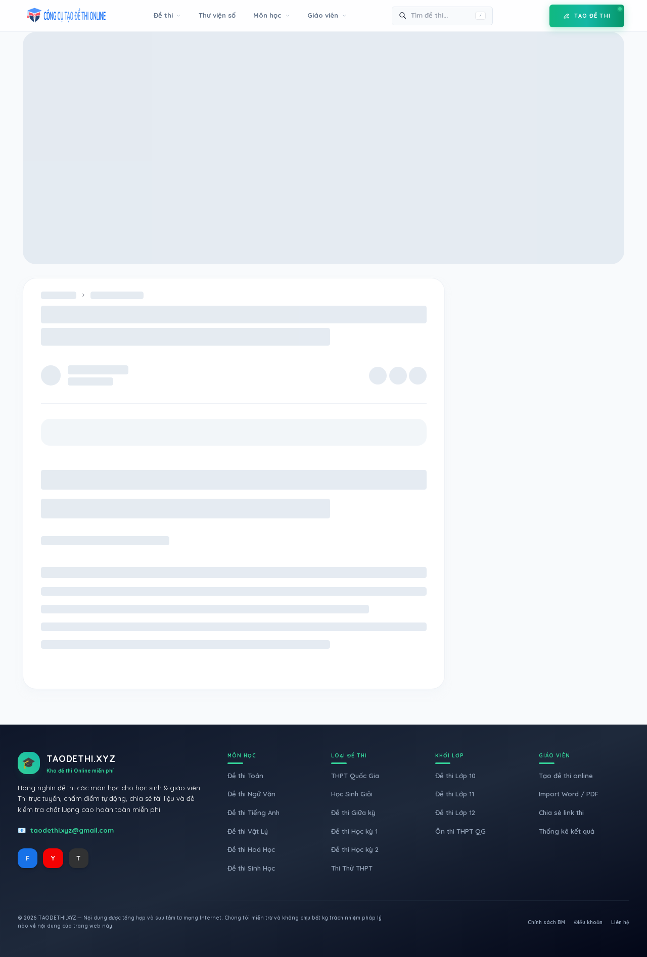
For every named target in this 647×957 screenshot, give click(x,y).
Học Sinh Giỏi (352, 794)
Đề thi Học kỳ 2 (355, 849)
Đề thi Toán (245, 776)
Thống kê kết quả (566, 831)
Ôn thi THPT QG (460, 831)
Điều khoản (588, 922)
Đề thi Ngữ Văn (251, 794)
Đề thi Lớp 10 (455, 776)
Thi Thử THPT (352, 868)
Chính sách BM (546, 922)
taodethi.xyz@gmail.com (72, 830)
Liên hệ (620, 922)
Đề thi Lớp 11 (454, 794)
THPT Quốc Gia (355, 776)
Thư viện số (217, 15)
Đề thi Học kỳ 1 (354, 831)
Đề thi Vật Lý (247, 831)
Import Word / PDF (568, 794)
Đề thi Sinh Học (251, 868)
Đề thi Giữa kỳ (353, 812)
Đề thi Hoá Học (251, 849)
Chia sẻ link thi (561, 812)
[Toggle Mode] (534, 16)
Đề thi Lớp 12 (455, 812)
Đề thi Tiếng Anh (253, 812)
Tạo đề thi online (566, 776)
